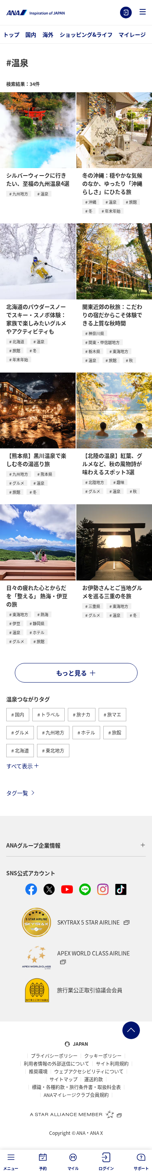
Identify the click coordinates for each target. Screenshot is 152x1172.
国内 (30, 34)
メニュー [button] (10, 1168)
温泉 (44, 194)
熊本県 (46, 474)
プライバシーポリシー (54, 1056)
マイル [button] (73, 1168)
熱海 (44, 614)
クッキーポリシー (103, 1056)
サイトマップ (63, 1079)
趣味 (120, 482)
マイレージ (132, 34)
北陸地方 (96, 482)
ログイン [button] (106, 1168)
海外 (47, 34)
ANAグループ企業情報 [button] (33, 845)
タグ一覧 (17, 793)
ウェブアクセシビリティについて (89, 1071)
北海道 (18, 341)
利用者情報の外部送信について (56, 1063)
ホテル (38, 632)
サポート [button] (141, 1168)
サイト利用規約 (112, 1063)
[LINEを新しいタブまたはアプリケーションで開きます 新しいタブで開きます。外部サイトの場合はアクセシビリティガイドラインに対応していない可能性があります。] (85, 889)
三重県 (94, 606)
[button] (143, 12)
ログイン (126, 12)
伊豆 (16, 623)
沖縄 (92, 202)
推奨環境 (38, 1071)
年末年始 (112, 211)
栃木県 (94, 351)
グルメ (18, 483)
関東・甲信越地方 (104, 342)
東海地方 (120, 351)
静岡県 (38, 623)
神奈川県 (96, 333)
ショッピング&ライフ (86, 34)
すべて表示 (19, 766)
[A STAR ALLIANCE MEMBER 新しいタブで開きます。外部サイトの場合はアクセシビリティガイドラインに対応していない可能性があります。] (76, 1114)
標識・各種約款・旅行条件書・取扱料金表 (76, 1087)
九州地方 (20, 194)
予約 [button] (43, 1168)
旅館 (133, 202)
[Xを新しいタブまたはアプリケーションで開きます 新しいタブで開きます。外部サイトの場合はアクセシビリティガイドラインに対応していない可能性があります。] (49, 889)
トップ (11, 34)
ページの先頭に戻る (131, 1030)
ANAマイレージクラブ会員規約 (76, 1095)
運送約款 (93, 1079)
